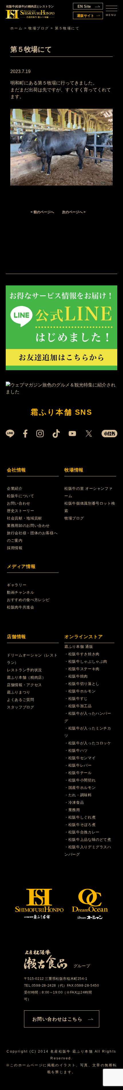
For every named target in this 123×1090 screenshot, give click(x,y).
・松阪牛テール (78, 773)
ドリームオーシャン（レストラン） (32, 659)
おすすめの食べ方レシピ (28, 600)
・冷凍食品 (74, 802)
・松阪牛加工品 (78, 706)
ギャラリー (16, 585)
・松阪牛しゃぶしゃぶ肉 (85, 661)
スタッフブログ (20, 707)
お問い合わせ (18, 503)
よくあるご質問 (20, 700)
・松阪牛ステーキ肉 (82, 669)
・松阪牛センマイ (80, 758)
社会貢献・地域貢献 (24, 518)
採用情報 (15, 548)
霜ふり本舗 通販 (78, 646)
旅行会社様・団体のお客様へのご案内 (32, 537)
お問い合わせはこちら (57, 1019)
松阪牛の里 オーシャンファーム (88, 492)
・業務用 (72, 810)
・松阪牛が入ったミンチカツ (87, 732)
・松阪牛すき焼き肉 (82, 654)
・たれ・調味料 (78, 795)
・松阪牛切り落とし (82, 684)
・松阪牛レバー (78, 765)
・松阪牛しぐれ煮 (80, 817)
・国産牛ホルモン (80, 787)
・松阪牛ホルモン (80, 691)
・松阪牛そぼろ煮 (80, 825)
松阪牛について (20, 496)
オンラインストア (83, 636)
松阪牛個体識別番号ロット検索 (89, 507)
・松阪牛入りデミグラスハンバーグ (87, 851)
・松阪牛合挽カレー (82, 832)
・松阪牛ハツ (76, 750)
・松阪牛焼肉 (76, 676)
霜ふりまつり (18, 692)
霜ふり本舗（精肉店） (26, 677)
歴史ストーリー (20, 511)
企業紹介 (15, 488)
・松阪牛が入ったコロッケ (87, 743)
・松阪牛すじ (76, 698)
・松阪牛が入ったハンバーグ (87, 717)
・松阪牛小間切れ (80, 780)
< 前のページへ (42, 212)
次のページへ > (74, 212)
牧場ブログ (74, 518)
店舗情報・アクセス (24, 685)
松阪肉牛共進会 (20, 607)
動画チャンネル (20, 592)
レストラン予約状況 (24, 670)
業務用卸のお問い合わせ (28, 525)
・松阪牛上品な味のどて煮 (87, 839)
